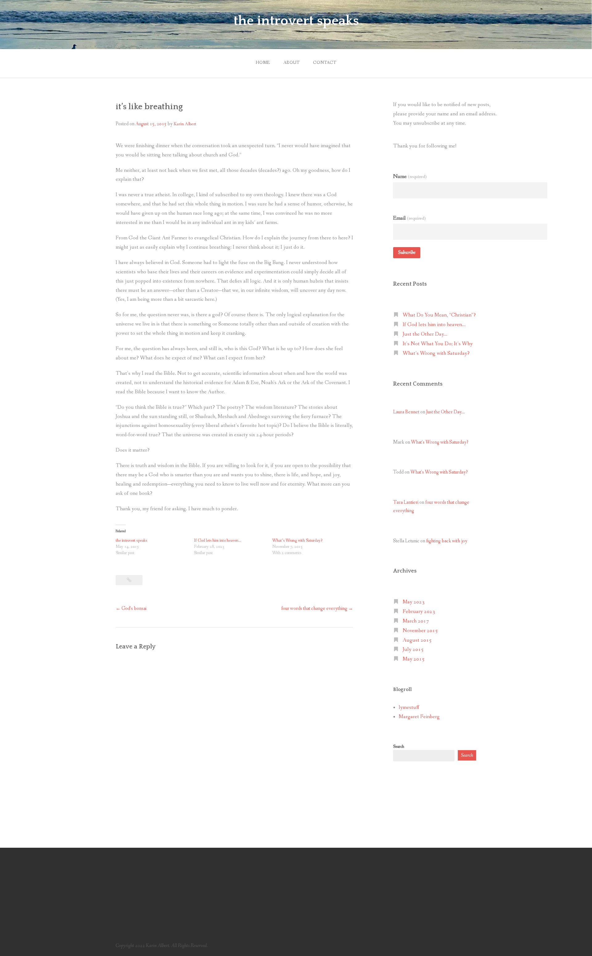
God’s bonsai (131, 608)
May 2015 (414, 659)
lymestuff (409, 707)
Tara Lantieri (405, 502)
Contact (324, 62)
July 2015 (413, 649)
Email (409, 218)
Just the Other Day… (425, 334)
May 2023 (414, 602)
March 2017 (416, 621)
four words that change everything (317, 608)
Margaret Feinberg (419, 716)
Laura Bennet (406, 412)
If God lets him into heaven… (217, 540)
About (291, 62)
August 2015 (417, 640)
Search (398, 746)
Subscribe (406, 252)
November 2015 (420, 630)
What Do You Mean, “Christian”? (439, 315)
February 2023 (419, 611)
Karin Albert (185, 124)
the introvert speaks (296, 21)
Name (410, 176)
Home (263, 62)
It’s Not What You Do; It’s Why (438, 343)
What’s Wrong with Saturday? (297, 540)
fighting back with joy (446, 541)
